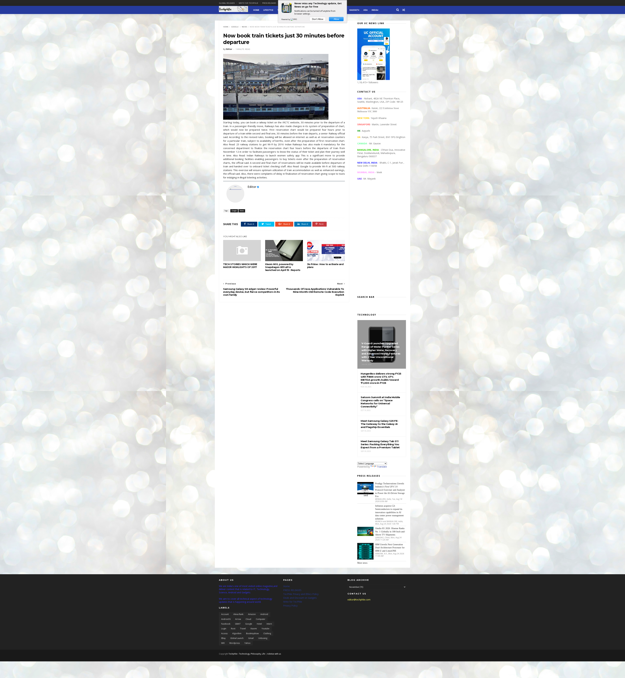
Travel (243, 628)
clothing (267, 633)
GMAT (238, 623)
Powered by (286, 19)
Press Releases (269, 3)
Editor (252, 187)
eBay (223, 638)
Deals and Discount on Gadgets (300, 597)
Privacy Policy (290, 605)
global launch (236, 638)
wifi (223, 643)
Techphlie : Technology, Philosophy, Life (247, 653)
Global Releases (227, 3)
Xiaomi (253, 628)
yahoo (247, 643)
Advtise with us (274, 653)
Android (264, 614)
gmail (251, 638)
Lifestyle (268, 10)
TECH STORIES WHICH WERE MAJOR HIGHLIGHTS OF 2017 (240, 266)
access (224, 633)
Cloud (248, 619)
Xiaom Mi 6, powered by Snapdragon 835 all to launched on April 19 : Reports (282, 267)
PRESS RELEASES (292, 590)
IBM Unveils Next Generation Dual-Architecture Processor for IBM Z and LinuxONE (390, 547)
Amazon (252, 614)
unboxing (262, 638)
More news (362, 563)
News (244, 27)
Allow (336, 19)
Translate (382, 466)
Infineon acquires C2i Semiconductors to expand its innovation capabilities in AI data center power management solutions (389, 512)
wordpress (234, 643)
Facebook (225, 623)
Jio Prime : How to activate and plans (325, 266)
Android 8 (225, 619)
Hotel (259, 623)
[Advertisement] (381, 240)
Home (256, 10)
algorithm (236, 633)
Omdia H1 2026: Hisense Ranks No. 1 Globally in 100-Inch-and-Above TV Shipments (390, 531)
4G (365, 10)
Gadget (353, 10)
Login (223, 628)
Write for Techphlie (248, 3)
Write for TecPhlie (292, 601)
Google (235, 27)
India (374, 10)
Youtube (265, 628)
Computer (260, 619)
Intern (269, 623)
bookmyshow (252, 633)
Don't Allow (317, 19)
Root (233, 628)
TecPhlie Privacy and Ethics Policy (301, 594)
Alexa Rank (238, 614)
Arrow (238, 619)
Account (225, 614)
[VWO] (294, 19)
